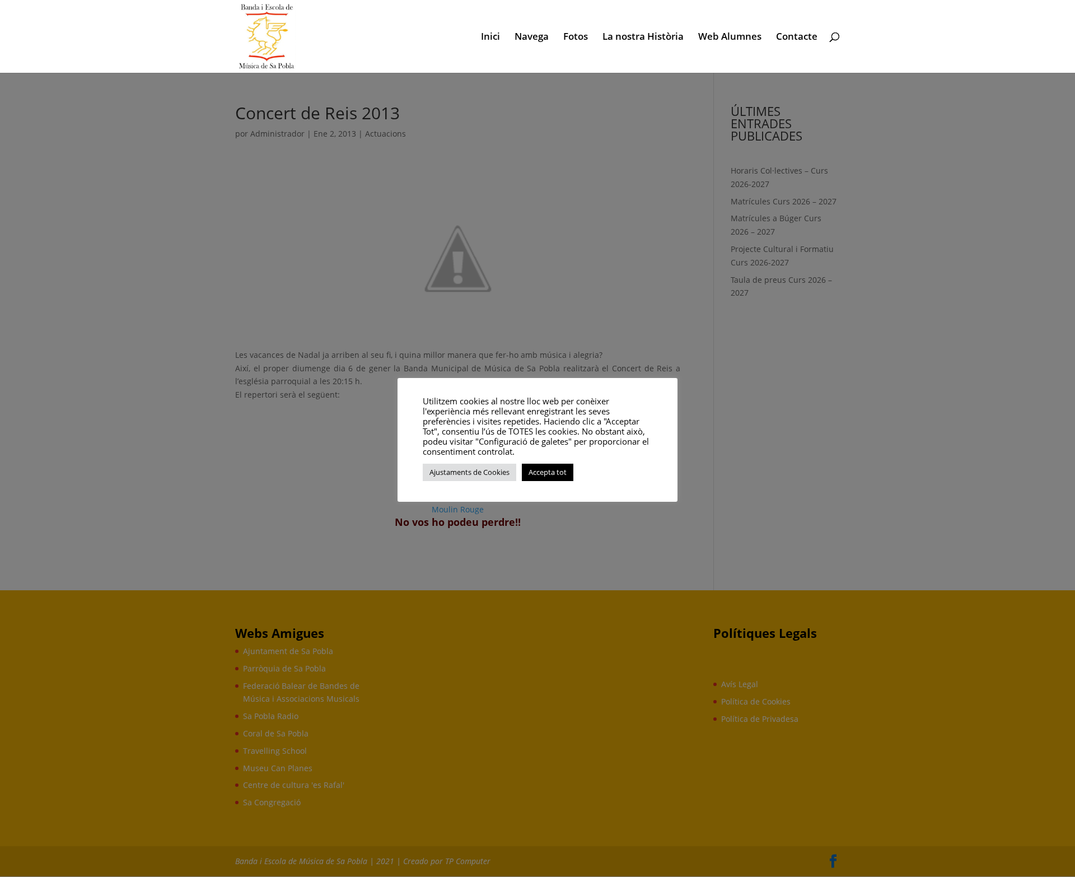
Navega (532, 37)
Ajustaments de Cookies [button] (469, 472)
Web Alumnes (729, 37)
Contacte (796, 37)
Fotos (575, 37)
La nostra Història (643, 37)
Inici (490, 37)
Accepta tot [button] (548, 472)
